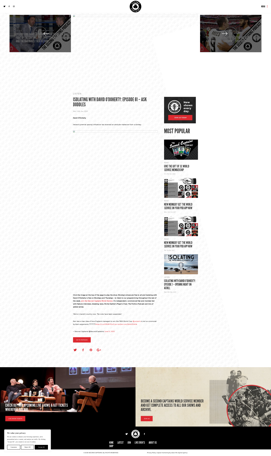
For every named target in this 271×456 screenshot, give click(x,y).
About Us (153, 442)
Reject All (27, 447)
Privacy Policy (151, 452)
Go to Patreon (82, 340)
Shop (111, 446)
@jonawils (137, 321)
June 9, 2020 (109, 331)
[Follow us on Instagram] (13, 6)
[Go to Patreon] (135, 51)
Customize (14, 447)
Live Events (140, 442)
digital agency (182, 452)
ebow (173, 452)
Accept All (41, 447)
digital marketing (163, 452)
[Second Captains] (135, 6)
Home (111, 442)
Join (129, 442)
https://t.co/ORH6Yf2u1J (104, 324)
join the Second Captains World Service (97, 301)
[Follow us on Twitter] (4, 6)
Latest (120, 442)
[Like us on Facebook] (9, 6)
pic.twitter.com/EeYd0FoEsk (126, 324)
